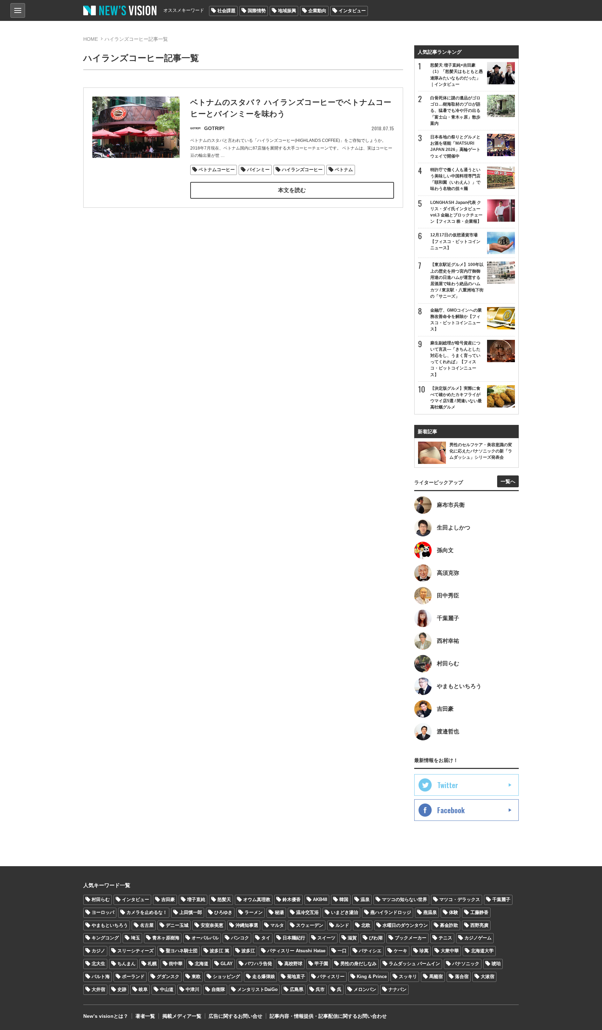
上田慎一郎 (190, 912)
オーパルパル (205, 937)
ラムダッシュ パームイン (414, 963)
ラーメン (254, 912)
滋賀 (352, 937)
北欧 (365, 925)
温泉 (365, 899)
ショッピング (226, 976)
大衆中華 (450, 950)
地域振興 (287, 10)
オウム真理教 (256, 899)
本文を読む (292, 190)
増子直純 (196, 899)
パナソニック (465, 963)
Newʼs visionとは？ (105, 1016)
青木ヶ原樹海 (165, 937)
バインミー (258, 169)
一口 (342, 950)
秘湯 (279, 912)
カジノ (98, 950)
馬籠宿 (436, 976)
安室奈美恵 (212, 925)
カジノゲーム (478, 937)
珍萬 (424, 950)
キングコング (105, 937)
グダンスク (168, 976)
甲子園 (321, 963)
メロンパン (365, 989)
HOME (90, 39)
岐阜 (143, 989)
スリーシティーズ (135, 950)
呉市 (320, 989)
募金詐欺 (449, 925)
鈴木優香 (292, 899)
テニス (445, 937)
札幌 (152, 963)
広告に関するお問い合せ (235, 1016)
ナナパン (397, 989)
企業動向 (317, 10)
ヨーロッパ (103, 912)
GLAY (227, 963)
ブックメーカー (410, 937)
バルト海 (101, 976)
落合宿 (462, 976)
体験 (453, 912)
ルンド (342, 925)
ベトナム (344, 169)
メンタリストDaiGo (257, 989)
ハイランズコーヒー (302, 169)
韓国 (343, 899)
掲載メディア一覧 (181, 1016)
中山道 (166, 989)
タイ (265, 937)
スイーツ (326, 937)
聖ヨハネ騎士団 (182, 950)
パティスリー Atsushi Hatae (296, 950)
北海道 (201, 963)
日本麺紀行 (294, 937)
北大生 (98, 963)
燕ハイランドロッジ (390, 912)
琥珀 (496, 963)
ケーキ (400, 950)
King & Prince (372, 976)
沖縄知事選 (247, 925)
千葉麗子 (501, 899)
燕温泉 (430, 912)
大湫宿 (487, 976)
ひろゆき (223, 912)
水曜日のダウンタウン (405, 925)
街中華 (176, 963)
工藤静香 (479, 912)
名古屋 (147, 925)
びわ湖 (376, 937)
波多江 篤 (219, 950)
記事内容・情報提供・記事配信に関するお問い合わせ (328, 1016)
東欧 (196, 976)
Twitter (447, 785)
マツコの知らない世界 (404, 899)
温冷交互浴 (307, 912)
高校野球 (293, 963)
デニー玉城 (177, 925)
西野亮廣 (479, 925)
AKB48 (320, 899)
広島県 (296, 989)
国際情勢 (257, 10)
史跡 (121, 989)
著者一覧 (145, 1016)
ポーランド (133, 976)
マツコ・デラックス (459, 899)
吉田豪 (168, 899)
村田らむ (101, 899)
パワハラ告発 (258, 963)
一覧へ (508, 481)
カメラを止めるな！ (146, 912)
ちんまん (126, 963)
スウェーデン (309, 925)
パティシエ (370, 950)
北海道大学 (482, 950)
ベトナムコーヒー (217, 169)
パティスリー (331, 976)
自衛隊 (218, 989)
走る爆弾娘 (263, 976)
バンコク (240, 937)
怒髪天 (224, 899)
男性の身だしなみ (358, 963)
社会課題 (226, 10)
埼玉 (135, 937)
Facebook (451, 810)
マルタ (277, 925)
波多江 (248, 950)
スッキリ (408, 976)
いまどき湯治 (344, 912)
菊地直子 (296, 976)
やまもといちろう (110, 925)
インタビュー (352, 10)
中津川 (192, 989)
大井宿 (98, 989)
